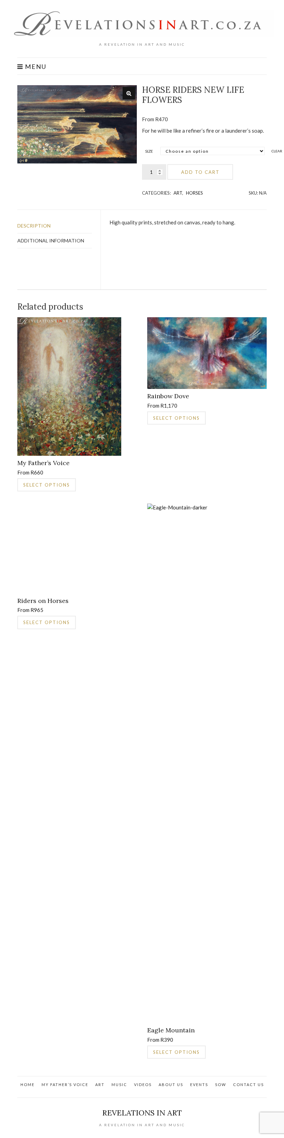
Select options (46, 485)
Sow (220, 1084)
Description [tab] (34, 226)
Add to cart (200, 172)
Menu (34, 66)
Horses (194, 193)
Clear (277, 151)
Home (27, 1084)
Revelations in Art (142, 1112)
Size (149, 151)
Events (199, 1084)
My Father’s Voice (65, 1084)
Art (178, 193)
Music (119, 1084)
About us (171, 1084)
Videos (143, 1084)
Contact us (248, 1084)
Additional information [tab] (50, 240)
